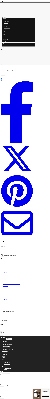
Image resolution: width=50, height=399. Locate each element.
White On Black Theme (6, 23)
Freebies (4, 43)
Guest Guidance (11, 77)
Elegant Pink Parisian (6, 26)
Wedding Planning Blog (4, 320)
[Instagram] (1, 1)
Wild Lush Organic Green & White (7, 344)
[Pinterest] (2, 324)
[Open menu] (1, 64)
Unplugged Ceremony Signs (5, 39)
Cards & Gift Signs (4, 352)
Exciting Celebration (7, 77)
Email (1, 254)
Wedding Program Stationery (6, 362)
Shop (2, 322)
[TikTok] (3, 371)
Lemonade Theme (5, 19)
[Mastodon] (17, 79)
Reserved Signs (4, 357)
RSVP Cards (4, 36)
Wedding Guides (4, 366)
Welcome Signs (4, 41)
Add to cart (5, 272)
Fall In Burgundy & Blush (6, 347)
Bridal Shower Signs (5, 29)
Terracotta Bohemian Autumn (6, 21)
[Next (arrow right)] (2, 335)
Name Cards (4, 34)
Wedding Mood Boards (5, 45)
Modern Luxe (14, 77)
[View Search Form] (1, 49)
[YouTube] (2, 1)
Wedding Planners (3, 337)
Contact (3, 47)
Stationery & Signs (3, 338)
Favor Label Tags (4, 354)
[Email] (17, 80)
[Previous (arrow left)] (1, 335)
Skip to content (1, 0)
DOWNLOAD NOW (45, 396)
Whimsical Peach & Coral (6, 342)
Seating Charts (4, 359)
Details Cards (4, 31)
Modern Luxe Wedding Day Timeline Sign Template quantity (5, 385)
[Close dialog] (48, 389)
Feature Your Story (4, 369)
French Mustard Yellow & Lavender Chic (8, 349)
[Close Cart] (1, 331)
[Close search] (1, 372)
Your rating (2, 246)
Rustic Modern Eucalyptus (6, 24)
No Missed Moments (17, 77)
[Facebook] (17, 78)
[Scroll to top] (0, 333)
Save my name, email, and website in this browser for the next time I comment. (9, 255)
